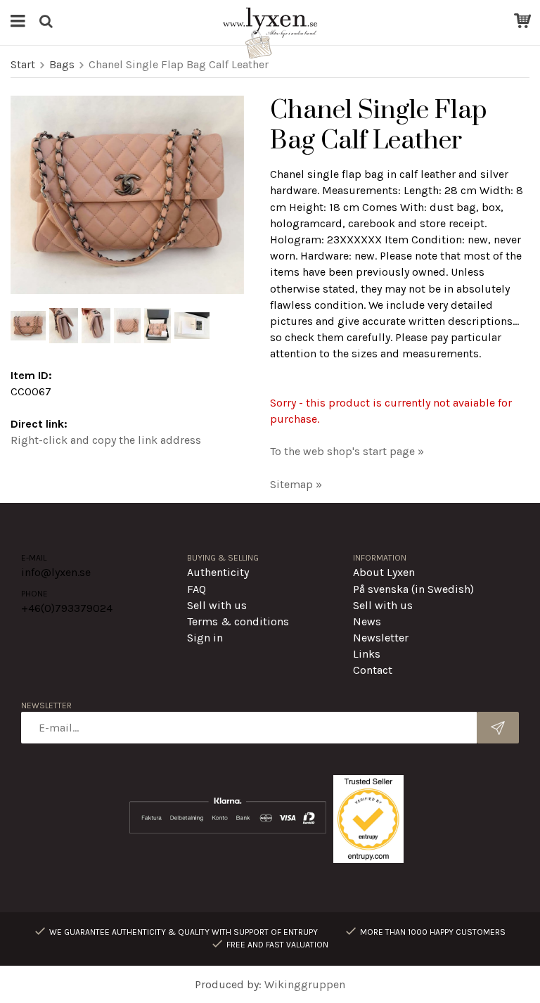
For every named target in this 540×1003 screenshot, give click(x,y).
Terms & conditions (238, 621)
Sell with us (217, 605)
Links (366, 653)
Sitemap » (296, 484)
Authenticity (218, 572)
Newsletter (381, 637)
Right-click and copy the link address (106, 440)
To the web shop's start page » (347, 451)
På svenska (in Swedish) (413, 589)
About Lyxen (384, 572)
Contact (372, 670)
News (367, 621)
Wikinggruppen (304, 984)
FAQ (196, 589)
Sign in (205, 637)
